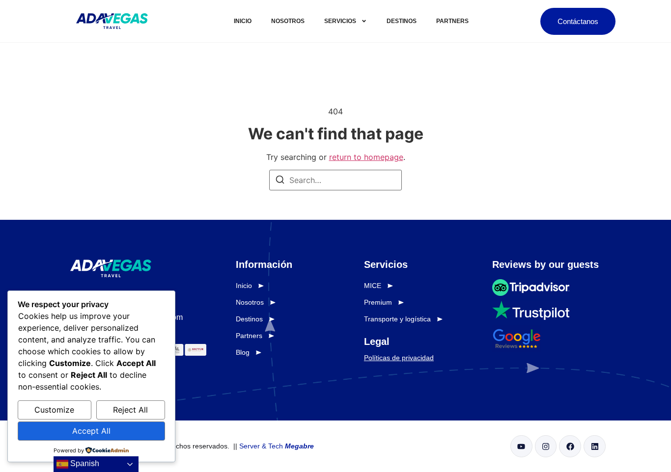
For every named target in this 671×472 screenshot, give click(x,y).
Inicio (243, 21)
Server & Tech (276, 446)
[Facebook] (570, 446)
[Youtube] (521, 446)
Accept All (91, 431)
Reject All (130, 410)
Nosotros (288, 21)
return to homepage (366, 157)
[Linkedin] (595, 446)
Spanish (83, 463)
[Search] (280, 181)
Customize (54, 410)
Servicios (340, 21)
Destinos (402, 21)
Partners (452, 21)
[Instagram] (546, 446)
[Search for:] (335, 180)
